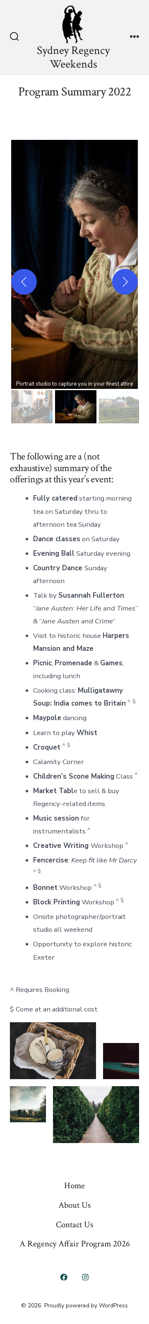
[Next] (125, 282)
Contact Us (74, 1224)
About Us (74, 1205)
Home (74, 1185)
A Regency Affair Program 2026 (74, 1243)
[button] (74, 264)
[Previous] (24, 282)
